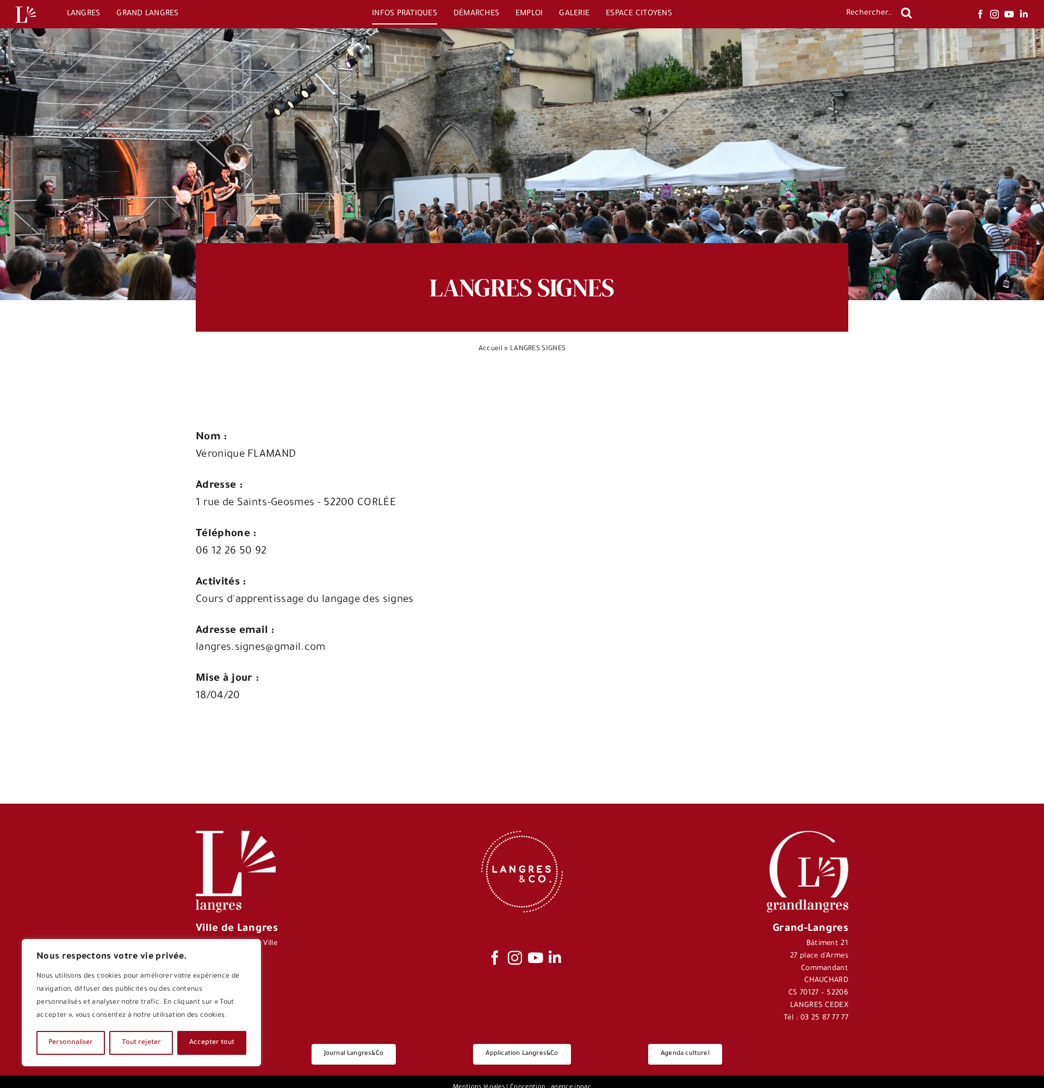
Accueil (490, 349)
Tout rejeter (141, 1043)
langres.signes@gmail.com (261, 648)
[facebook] (980, 14)
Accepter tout (211, 1043)
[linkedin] (1024, 14)
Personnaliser (70, 1043)
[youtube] (1009, 14)
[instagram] (994, 14)
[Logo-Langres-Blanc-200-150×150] (25, 7)
